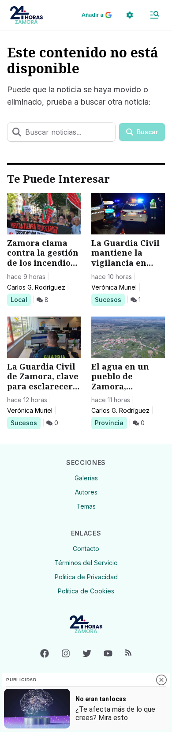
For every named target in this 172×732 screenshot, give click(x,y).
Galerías (86, 478)
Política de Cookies (86, 591)
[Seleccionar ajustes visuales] (129, 15)
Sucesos (109, 299)
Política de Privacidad (86, 577)
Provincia (110, 422)
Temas (86, 506)
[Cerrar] (161, 680)
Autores (86, 492)
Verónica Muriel (114, 287)
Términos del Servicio (86, 562)
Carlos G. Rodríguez (36, 287)
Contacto (86, 548)
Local (20, 299)
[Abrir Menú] (154, 15)
